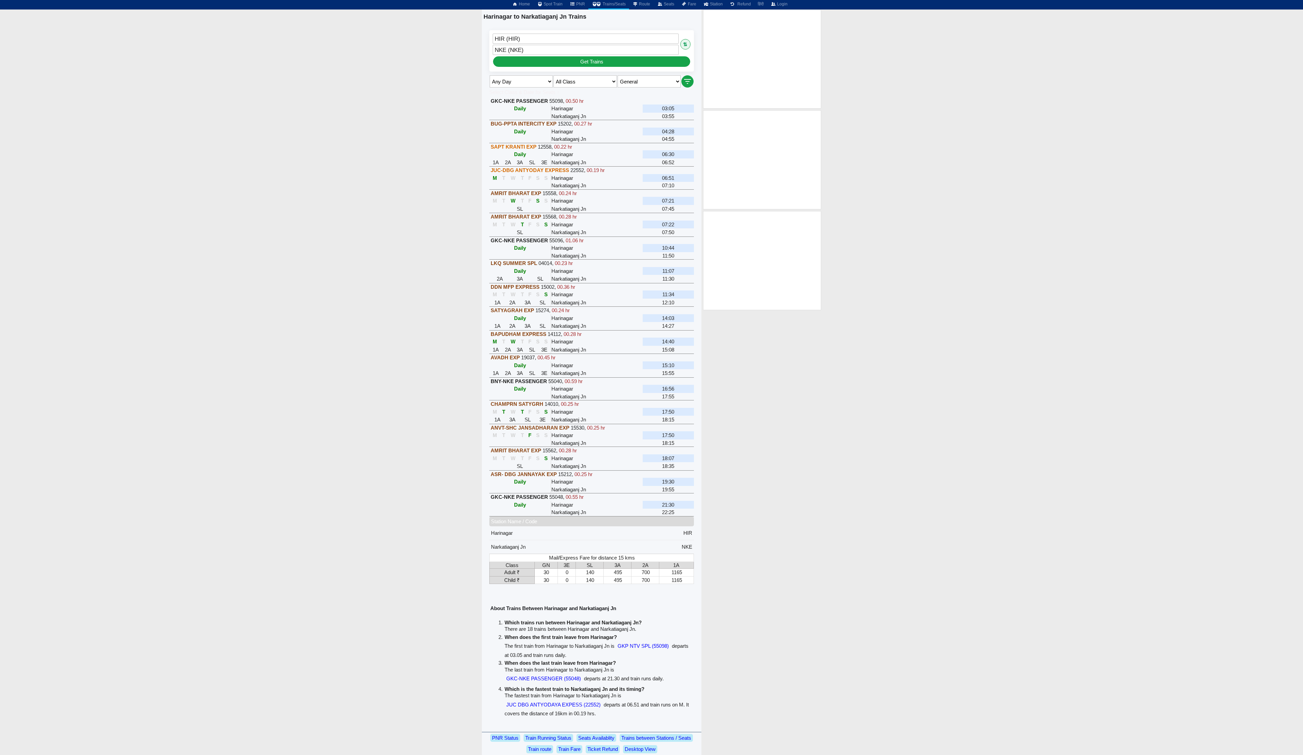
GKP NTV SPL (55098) (643, 646)
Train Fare (569, 749)
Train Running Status (548, 738)
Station (716, 4)
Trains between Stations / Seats (656, 738)
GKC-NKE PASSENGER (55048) (543, 678)
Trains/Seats (614, 4)
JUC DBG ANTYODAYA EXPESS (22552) (553, 704)
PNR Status (505, 738)
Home (524, 4)
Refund (743, 4)
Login (782, 4)
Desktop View (640, 749)
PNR (580, 4)
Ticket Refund (602, 749)
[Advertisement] (762, 59)
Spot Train (553, 4)
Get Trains (591, 61)
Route (644, 4)
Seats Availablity (596, 738)
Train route (539, 749)
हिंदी (761, 4)
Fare (691, 4)
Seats (668, 4)
